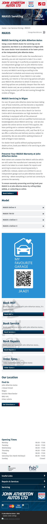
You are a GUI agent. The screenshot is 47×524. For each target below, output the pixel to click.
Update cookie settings (10, 516)
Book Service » (9, 332)
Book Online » (8, 193)
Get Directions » (9, 405)
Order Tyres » (9, 368)
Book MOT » (8, 314)
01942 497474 (7, 399)
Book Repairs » (10, 350)
